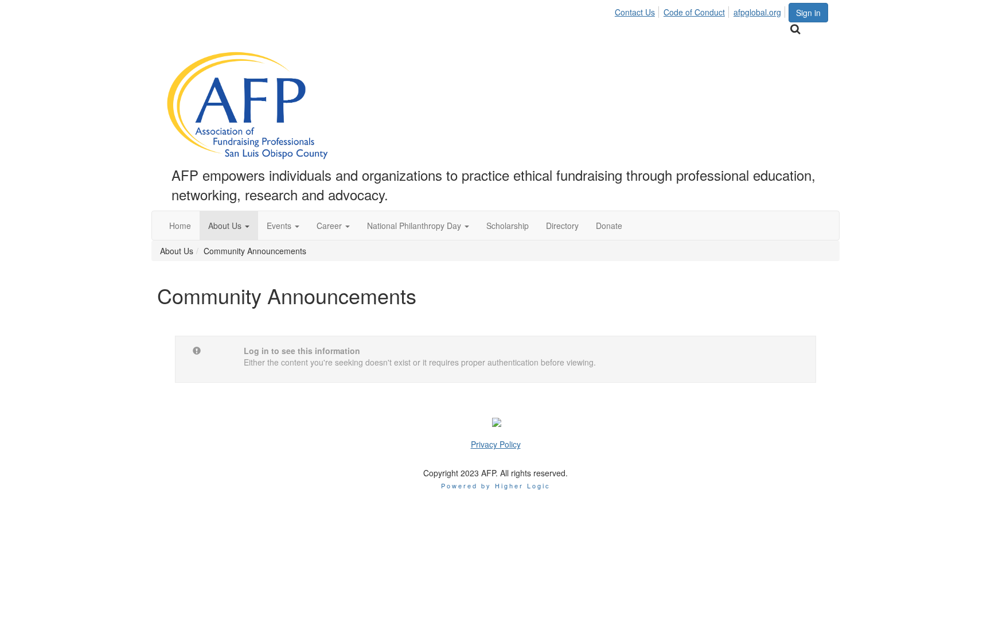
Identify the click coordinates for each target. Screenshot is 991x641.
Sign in (808, 12)
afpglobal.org (757, 12)
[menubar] (701, 10)
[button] (229, 225)
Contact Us (635, 12)
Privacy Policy (496, 444)
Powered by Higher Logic (496, 485)
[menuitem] (638, 10)
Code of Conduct (694, 12)
